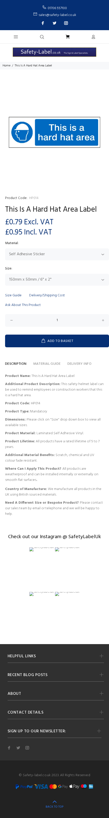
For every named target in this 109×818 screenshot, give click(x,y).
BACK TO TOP (54, 806)
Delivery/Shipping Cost (47, 295)
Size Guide (13, 295)
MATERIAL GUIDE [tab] (47, 364)
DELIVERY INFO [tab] (79, 364)
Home (6, 65)
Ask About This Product (23, 305)
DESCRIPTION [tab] (16, 364)
